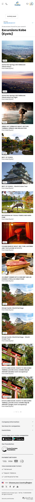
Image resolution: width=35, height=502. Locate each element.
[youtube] (17, 487)
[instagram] (2, 487)
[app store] (7, 439)
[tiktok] (14, 487)
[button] (27, 4)
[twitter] (6, 487)
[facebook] (10, 487)
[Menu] (3, 4)
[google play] (18, 439)
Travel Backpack (27, 4)
